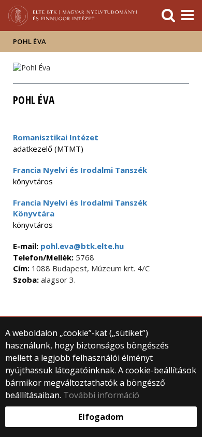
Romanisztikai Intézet (55, 137)
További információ (101, 395)
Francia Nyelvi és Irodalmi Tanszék (80, 170)
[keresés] (168, 15)
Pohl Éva (29, 41)
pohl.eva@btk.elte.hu (81, 246)
